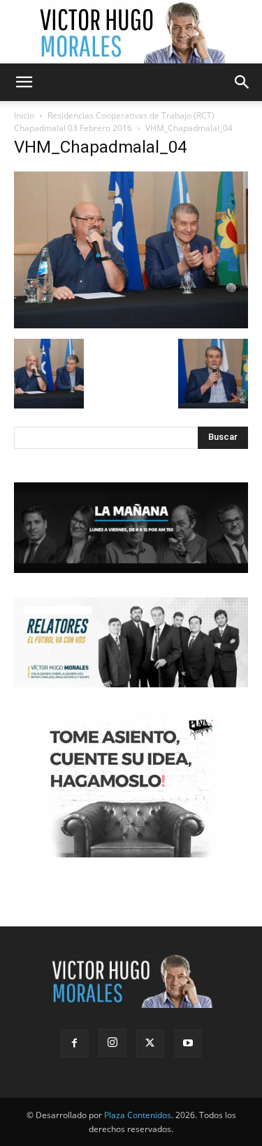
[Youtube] (188, 1043)
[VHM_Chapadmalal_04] (131, 324)
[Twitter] (150, 1043)
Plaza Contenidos (137, 1115)
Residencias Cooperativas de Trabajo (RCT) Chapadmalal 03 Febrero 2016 (114, 121)
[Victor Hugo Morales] (131, 32)
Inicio (24, 115)
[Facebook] (75, 1043)
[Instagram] (112, 1043)
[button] (23, 82)
